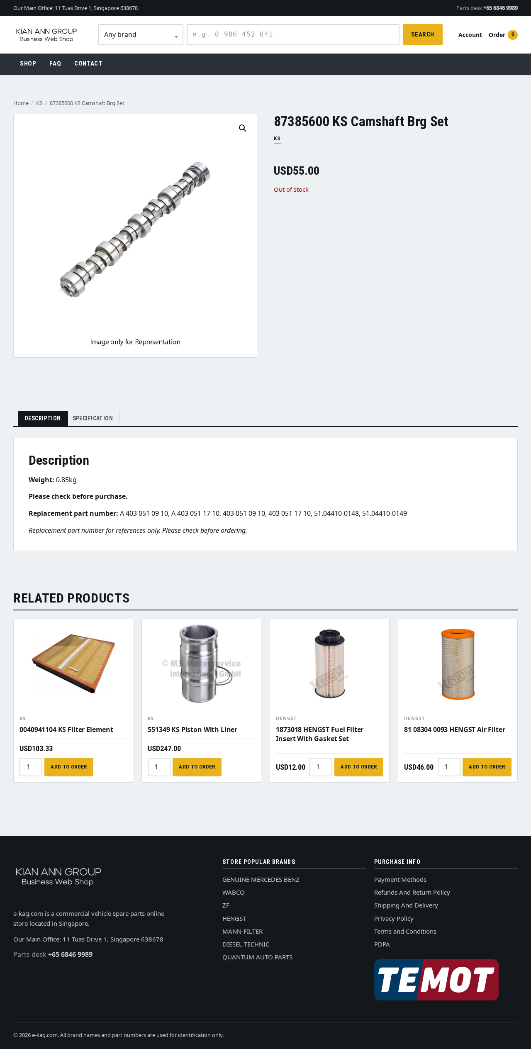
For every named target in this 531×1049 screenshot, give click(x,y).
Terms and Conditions (405, 931)
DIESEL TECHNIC (245, 944)
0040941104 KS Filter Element (66, 729)
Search (422, 34)
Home (21, 103)
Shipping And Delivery (406, 905)
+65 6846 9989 (487, 8)
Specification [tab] (93, 418)
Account (470, 35)
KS (39, 103)
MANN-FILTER (242, 931)
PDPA (382, 944)
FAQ (55, 63)
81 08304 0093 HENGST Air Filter (454, 729)
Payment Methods (400, 879)
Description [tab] (43, 418)
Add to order (69, 767)
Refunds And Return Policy (412, 892)
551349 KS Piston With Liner (192, 729)
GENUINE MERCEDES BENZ (261, 879)
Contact (88, 63)
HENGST (286, 718)
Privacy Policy (394, 918)
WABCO (233, 892)
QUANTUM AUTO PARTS (257, 957)
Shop (28, 63)
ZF (225, 905)
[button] (242, 128)
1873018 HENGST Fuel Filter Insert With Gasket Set (319, 734)
